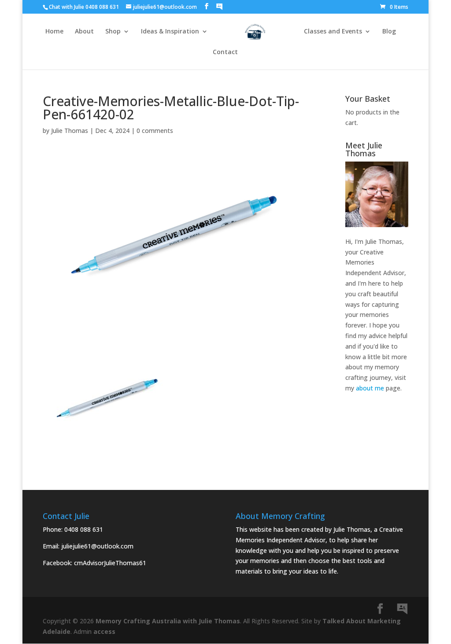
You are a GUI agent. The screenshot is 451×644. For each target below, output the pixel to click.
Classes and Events (333, 31)
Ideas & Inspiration (170, 31)
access (104, 631)
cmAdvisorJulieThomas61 (110, 563)
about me (370, 388)
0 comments (155, 130)
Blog (389, 31)
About (84, 31)
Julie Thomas (69, 130)
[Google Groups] (219, 7)
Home (54, 31)
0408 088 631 (83, 529)
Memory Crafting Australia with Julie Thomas (168, 621)
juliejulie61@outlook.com (97, 546)
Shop (113, 31)
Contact (225, 52)
